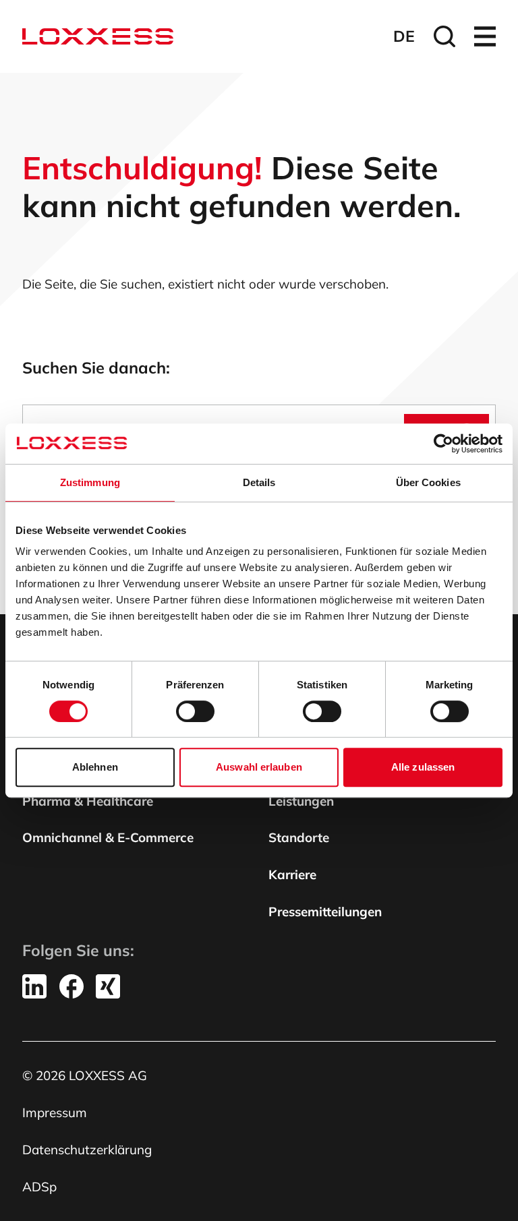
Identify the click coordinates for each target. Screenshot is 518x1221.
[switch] (195, 711)
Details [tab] (259, 482)
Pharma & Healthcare (87, 801)
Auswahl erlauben (259, 767)
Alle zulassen (423, 767)
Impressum (54, 1112)
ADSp (39, 1187)
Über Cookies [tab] (428, 482)
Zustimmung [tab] (90, 482)
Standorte (298, 837)
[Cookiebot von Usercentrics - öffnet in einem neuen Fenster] (443, 444)
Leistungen (301, 801)
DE (404, 36)
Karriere (292, 874)
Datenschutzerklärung (87, 1149)
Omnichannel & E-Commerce (108, 837)
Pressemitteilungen (325, 911)
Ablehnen (95, 767)
